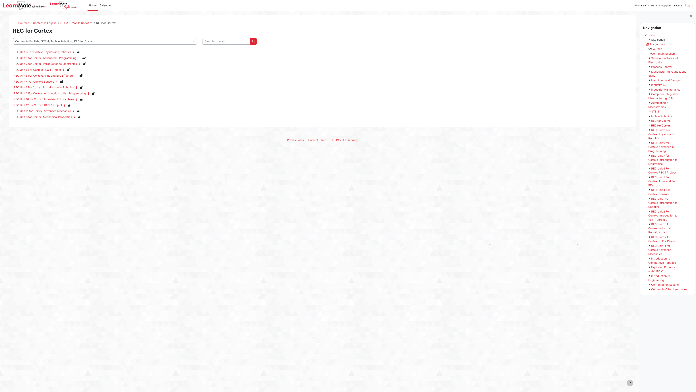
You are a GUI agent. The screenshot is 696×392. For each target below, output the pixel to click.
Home (651, 35)
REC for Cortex (661, 125)
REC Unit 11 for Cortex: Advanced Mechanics (659, 250)
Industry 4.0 (658, 85)
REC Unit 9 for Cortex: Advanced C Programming (661, 147)
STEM (655, 111)
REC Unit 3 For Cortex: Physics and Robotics (661, 134)
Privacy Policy (295, 140)
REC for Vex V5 (661, 121)
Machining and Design (665, 80)
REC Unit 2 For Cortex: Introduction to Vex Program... (663, 215)
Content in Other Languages (669, 289)
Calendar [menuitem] (105, 5)
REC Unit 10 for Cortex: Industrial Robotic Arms (659, 228)
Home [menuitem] (93, 5)
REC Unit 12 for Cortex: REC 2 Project (38, 105)
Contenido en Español (665, 284)
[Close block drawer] (691, 16)
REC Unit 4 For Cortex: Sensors (34, 81)
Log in (689, 5)
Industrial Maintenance (665, 89)
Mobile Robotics (661, 116)
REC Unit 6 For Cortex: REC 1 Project (37, 70)
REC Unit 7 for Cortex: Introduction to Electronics (663, 160)
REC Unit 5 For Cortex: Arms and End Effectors (662, 181)
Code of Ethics (317, 140)
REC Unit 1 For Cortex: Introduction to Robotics (663, 203)
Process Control (661, 67)
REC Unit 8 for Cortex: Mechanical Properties (43, 117)
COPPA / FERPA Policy (344, 140)
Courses (656, 49)
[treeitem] (667, 162)
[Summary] (74, 52)
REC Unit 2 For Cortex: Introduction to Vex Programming (50, 93)
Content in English (663, 53)
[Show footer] (630, 383)
